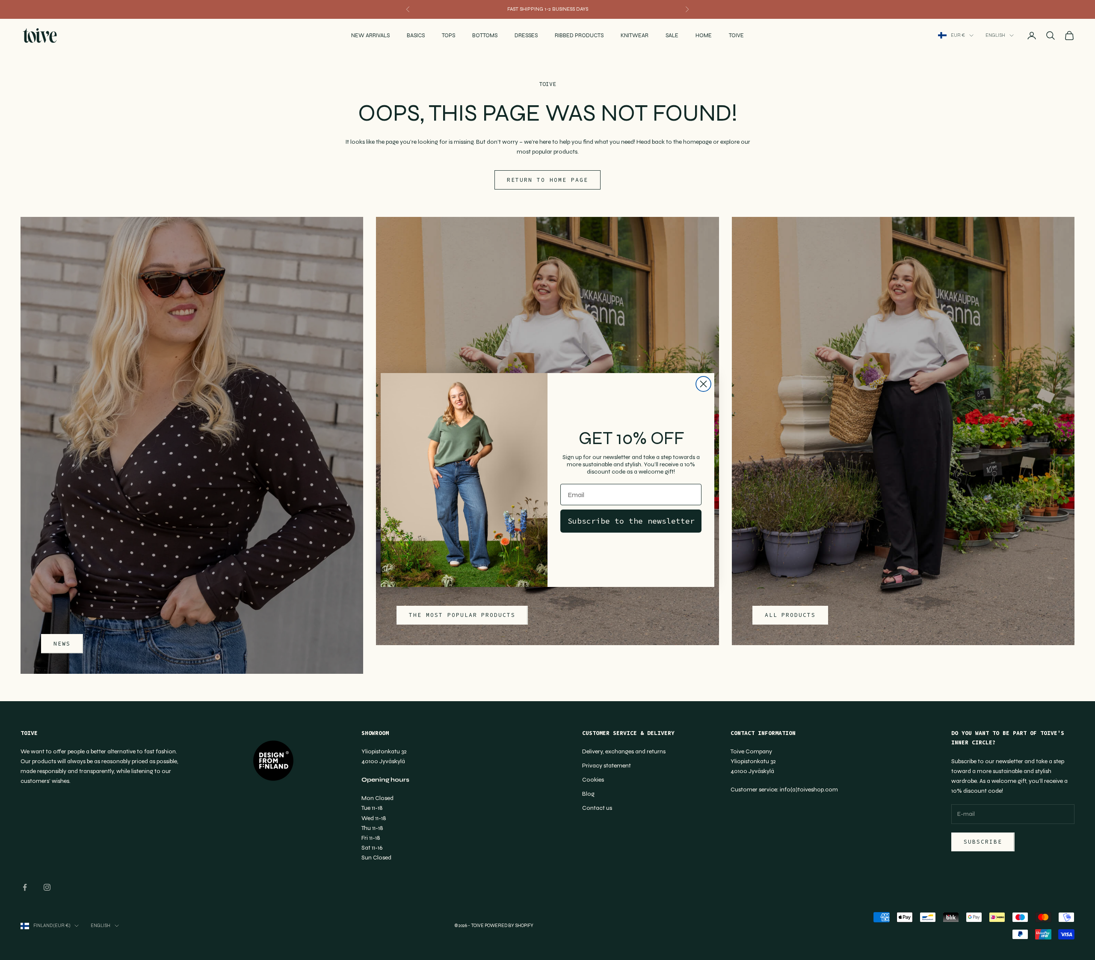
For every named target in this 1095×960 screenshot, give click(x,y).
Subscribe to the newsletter (631, 521)
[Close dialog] (703, 383)
